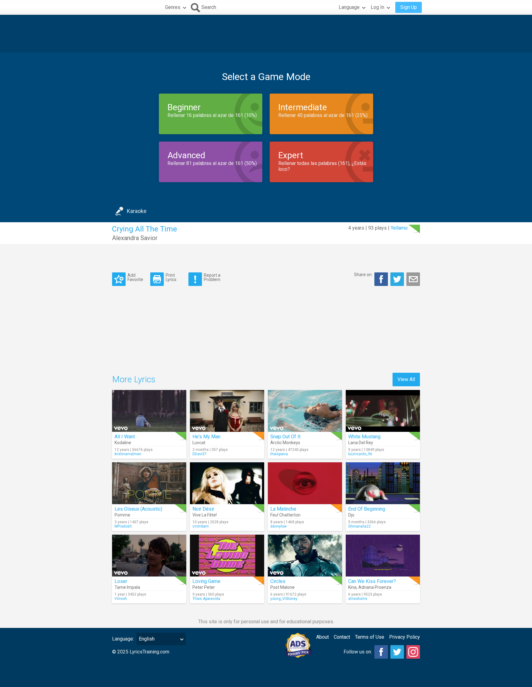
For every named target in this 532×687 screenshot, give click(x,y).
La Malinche (283, 509)
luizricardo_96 (360, 454)
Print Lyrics (171, 277)
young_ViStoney (283, 599)
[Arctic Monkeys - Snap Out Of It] (305, 411)
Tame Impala (127, 587)
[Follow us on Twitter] (397, 652)
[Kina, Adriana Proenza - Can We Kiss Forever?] (383, 556)
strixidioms (357, 599)
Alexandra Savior (135, 238)
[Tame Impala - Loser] (149, 556)
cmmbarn (200, 526)
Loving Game (206, 581)
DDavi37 (199, 454)
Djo (351, 514)
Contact (342, 637)
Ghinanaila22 (359, 526)
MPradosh (123, 526)
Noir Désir (203, 509)
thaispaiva (279, 454)
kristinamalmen (128, 454)
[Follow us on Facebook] (381, 652)
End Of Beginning (366, 509)
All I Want (125, 437)
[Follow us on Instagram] (413, 652)
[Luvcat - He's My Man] (227, 411)
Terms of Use (369, 637)
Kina (352, 587)
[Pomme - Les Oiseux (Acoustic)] (149, 483)
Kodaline (123, 442)
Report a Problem (212, 277)
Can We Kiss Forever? (372, 581)
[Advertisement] (266, 33)
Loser (121, 581)
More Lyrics (133, 379)
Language (349, 7)
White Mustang (364, 437)
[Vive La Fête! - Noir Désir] (227, 483)
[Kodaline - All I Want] (149, 411)
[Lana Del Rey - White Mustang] (383, 411)
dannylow (278, 526)
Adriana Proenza (374, 587)
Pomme (122, 514)
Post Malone (282, 587)
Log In (377, 7)
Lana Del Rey (360, 442)
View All (406, 379)
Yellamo (399, 228)
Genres (172, 7)
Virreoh (121, 599)
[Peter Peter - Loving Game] (227, 556)
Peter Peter (203, 587)
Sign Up (408, 7)
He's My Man (206, 437)
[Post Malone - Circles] (305, 556)
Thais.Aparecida (206, 599)
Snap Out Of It (285, 437)
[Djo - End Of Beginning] (383, 483)
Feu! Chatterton (285, 514)
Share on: (363, 274)
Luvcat (198, 442)
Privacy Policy (404, 637)
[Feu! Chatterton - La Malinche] (305, 483)
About (322, 637)
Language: (123, 639)
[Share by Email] (413, 279)
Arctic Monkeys (285, 442)
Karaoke (137, 211)
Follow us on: (358, 652)
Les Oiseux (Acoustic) (138, 509)
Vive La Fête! (204, 514)
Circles (277, 581)
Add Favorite (135, 277)
